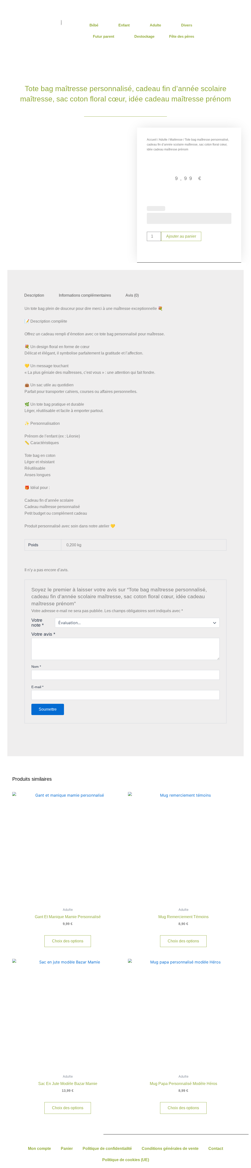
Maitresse (176, 139)
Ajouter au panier (181, 236)
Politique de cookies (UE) (125, 1160)
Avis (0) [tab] (132, 295)
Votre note (37, 623)
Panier (67, 1148)
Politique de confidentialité (107, 1148)
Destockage (144, 36)
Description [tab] (34, 295)
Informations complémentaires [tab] (85, 295)
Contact (215, 1148)
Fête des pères (181, 36)
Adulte (155, 25)
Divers (186, 25)
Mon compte (39, 1148)
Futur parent (103, 36)
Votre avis (43, 634)
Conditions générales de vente (170, 1148)
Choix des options (67, 941)
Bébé (93, 25)
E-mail (37, 687)
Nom (36, 667)
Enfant (124, 25)
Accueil (152, 139)
